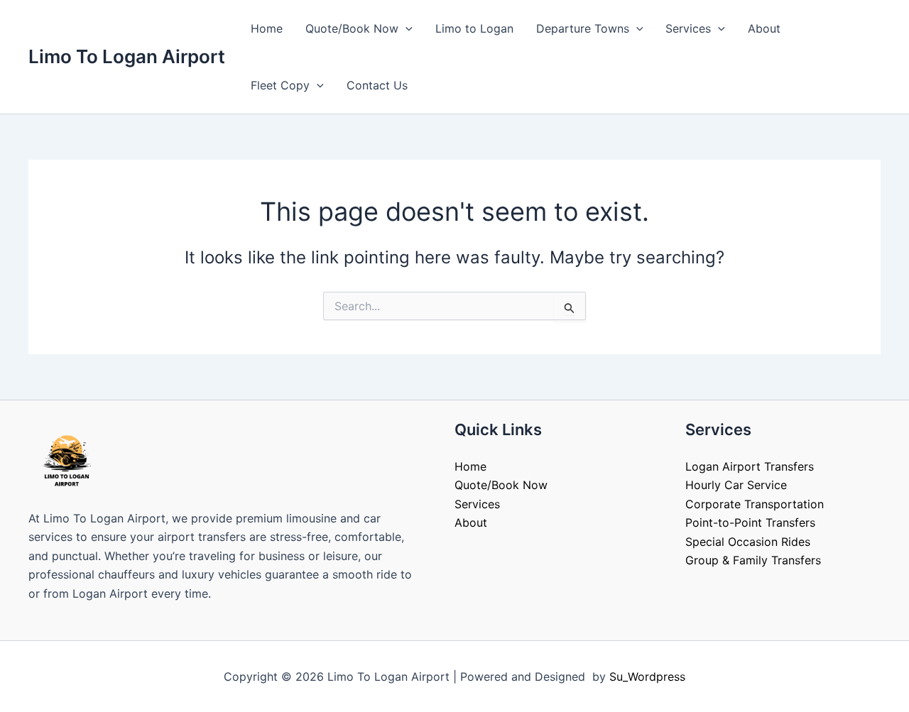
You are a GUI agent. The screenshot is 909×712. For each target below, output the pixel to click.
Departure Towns (582, 28)
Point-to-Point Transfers (750, 522)
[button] (405, 28)
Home (267, 28)
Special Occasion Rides (747, 542)
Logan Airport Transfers (749, 466)
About (764, 28)
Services (688, 28)
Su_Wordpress (647, 676)
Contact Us (377, 85)
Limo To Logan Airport (126, 56)
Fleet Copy (280, 85)
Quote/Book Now (351, 28)
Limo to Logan (474, 28)
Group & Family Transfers (753, 560)
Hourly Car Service (736, 485)
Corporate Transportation (754, 504)
